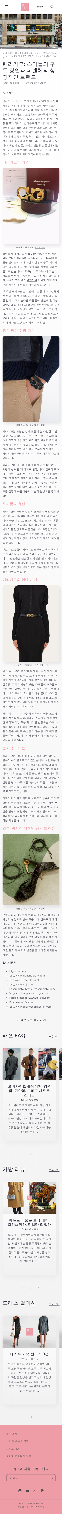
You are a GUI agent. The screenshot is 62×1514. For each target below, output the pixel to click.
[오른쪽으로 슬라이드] (38, 1153)
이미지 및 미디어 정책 (18, 1456)
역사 (5, 132)
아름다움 (22, 491)
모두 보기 (54, 1036)
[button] (6, 7)
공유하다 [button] (11, 92)
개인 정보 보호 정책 (17, 1441)
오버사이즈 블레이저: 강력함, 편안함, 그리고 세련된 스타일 (29, 1090)
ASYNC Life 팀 (38, 1507)
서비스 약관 (13, 1448)
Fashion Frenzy (35, 1504)
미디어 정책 (40, 247)
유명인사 (32, 280)
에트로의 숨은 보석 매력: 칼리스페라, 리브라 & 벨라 (29, 1222)
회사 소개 (11, 1433)
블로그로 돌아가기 (33, 1020)
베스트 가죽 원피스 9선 (29, 1354)
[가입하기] (51, 1478)
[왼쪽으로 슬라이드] (23, 1153)
